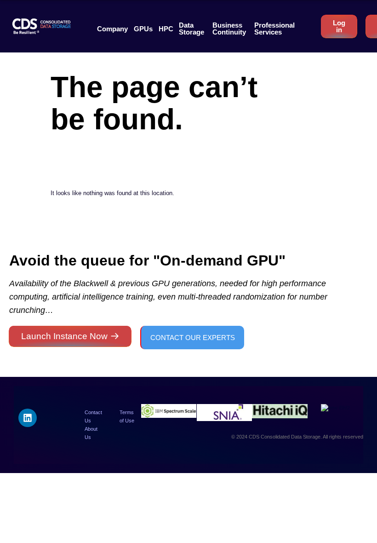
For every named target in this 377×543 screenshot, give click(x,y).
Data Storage (191, 28)
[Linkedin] (27, 418)
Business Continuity (229, 28)
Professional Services (274, 28)
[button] (112, 29)
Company (112, 29)
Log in (339, 26)
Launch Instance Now (64, 336)
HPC (166, 29)
